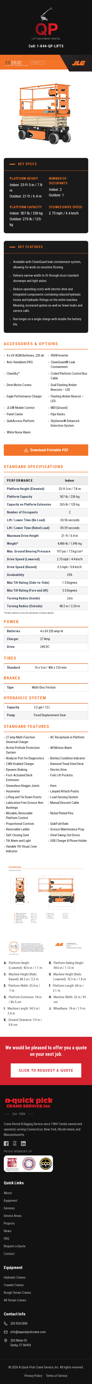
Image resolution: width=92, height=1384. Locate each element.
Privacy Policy (33, 1376)
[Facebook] (6, 1143)
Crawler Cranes (14, 1285)
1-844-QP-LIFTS (50, 46)
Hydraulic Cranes (14, 1277)
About (8, 1193)
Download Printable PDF (49, 450)
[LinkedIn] (23, 1143)
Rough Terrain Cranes (17, 1293)
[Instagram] (14, 1143)
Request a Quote (14, 1246)
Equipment (10, 1201)
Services (9, 1208)
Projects (9, 1223)
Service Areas (12, 1216)
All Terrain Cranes (15, 1300)
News (7, 1231)
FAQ (6, 1239)
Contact (9, 1254)
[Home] (29, 1103)
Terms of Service (56, 1376)
